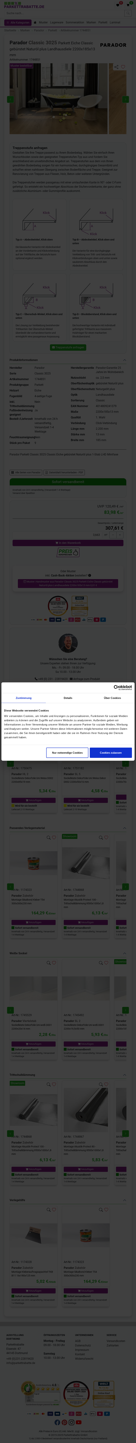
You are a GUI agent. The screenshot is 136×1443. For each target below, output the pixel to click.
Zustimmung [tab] (24, 697)
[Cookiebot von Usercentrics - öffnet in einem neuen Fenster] (116, 687)
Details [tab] (68, 697)
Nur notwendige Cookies (67, 752)
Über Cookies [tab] (112, 697)
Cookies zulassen (111, 752)
